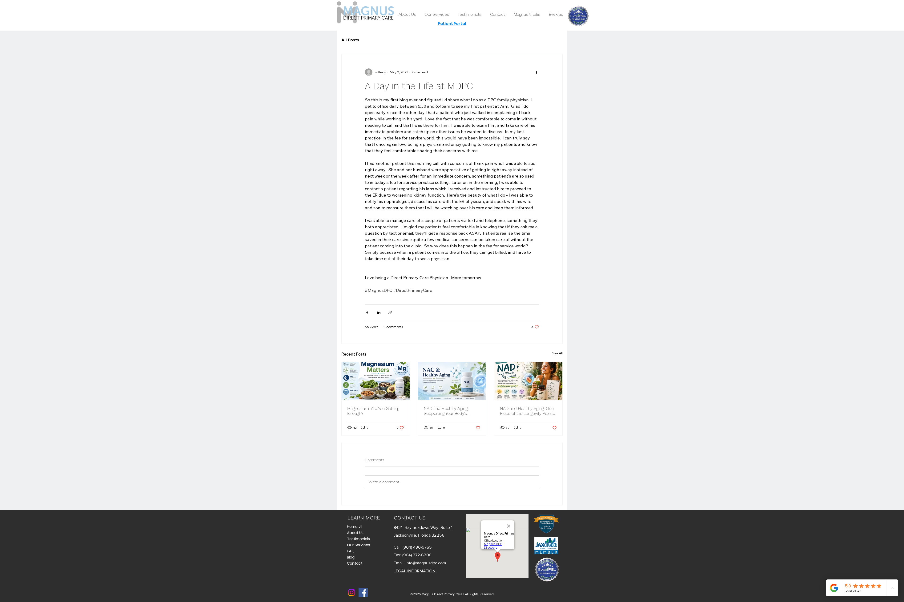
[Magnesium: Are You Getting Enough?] (376, 381)
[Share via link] (390, 312)
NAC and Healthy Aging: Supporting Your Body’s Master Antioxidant (446, 411)
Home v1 (354, 526)
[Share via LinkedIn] (378, 312)
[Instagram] (351, 592)
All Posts (350, 40)
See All (557, 353)
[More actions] (536, 72)
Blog (351, 557)
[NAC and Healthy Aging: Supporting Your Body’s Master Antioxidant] (452, 381)
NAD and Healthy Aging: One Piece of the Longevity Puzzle (527, 411)
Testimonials (358, 539)
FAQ (351, 551)
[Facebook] (363, 592)
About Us (355, 532)
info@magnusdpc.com (426, 563)
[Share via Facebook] (367, 312)
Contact (355, 563)
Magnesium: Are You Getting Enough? (373, 411)
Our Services (358, 545)
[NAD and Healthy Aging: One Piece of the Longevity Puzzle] (528, 381)
